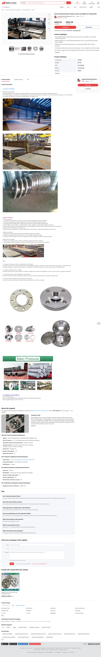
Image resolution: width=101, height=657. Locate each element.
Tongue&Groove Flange (34, 627)
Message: (7, 552)
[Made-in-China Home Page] (8, 2)
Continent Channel (66, 648)
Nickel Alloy (20, 459)
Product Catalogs (21, 605)
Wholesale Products (50, 648)
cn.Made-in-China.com (63, 649)
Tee (3, 627)
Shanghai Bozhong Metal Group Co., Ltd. (66, 16)
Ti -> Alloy (28, 613)
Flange (32, 10)
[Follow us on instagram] (93, 644)
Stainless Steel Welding (7, 634)
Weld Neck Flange (22, 627)
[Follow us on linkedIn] (99, 644)
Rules (99, 7)
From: (7, 545)
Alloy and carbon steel (79, 608)
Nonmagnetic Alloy (5, 608)
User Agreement (58, 652)
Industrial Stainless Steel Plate (8, 637)
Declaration (65, 652)
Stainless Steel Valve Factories (21, 634)
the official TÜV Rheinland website (41, 410)
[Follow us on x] (91, 644)
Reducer (8, 627)
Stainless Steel (14, 459)
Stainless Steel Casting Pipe (37, 637)
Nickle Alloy (52, 608)
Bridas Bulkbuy (49, 637)
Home (2, 10)
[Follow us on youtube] (95, 644)
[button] (64, 2)
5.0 (83, 81)
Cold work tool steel (79, 613)
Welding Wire (53, 613)
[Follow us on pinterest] (97, 644)
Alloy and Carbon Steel (29, 459)
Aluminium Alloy (4, 610)
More (2, 639)
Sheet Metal (28, 610)
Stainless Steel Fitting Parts (84, 634)
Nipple (14, 627)
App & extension (82, 7)
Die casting (52, 610)
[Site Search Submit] (68, 2)
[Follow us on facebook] (89, 644)
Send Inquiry (65, 27)
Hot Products (22, 648)
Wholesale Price (59, 648)
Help (75, 7)
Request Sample (76, 30)
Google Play (13, 644)
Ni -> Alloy (3, 613)
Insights (79, 648)
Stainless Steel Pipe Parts (69, 634)
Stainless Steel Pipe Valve (23, 637)
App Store (5, 644)
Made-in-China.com (44, 649)
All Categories (6, 7)
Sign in (98, 3)
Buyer (68, 7)
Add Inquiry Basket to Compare (27, 54)
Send (12, 563)
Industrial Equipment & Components (13, 10)
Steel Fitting (77, 610)
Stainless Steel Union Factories (54, 634)
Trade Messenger (23, 644)
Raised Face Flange (46, 627)
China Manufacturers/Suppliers (39, 648)
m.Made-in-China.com (54, 649)
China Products (29, 648)
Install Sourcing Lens (35, 644)
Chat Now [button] (89, 27)
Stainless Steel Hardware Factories (38, 634)
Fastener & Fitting (26, 10)
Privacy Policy (71, 652)
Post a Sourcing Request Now (39, 563)
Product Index (74, 648)
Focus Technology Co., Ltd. (41, 652)
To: (8, 548)
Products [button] (23, 3)
